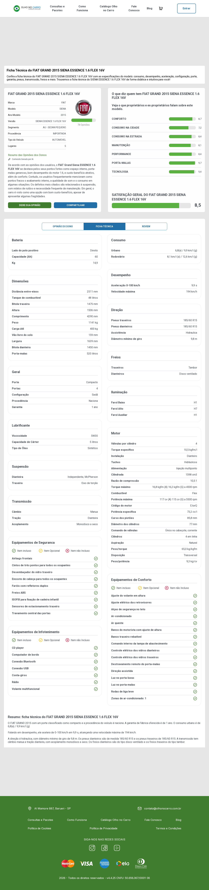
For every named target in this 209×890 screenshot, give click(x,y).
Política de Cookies (39, 828)
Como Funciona (82, 8)
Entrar (186, 8)
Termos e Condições (168, 828)
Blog (149, 8)
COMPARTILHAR (76, 205)
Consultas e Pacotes (57, 8)
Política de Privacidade (103, 828)
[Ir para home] (27, 8)
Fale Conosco (134, 8)
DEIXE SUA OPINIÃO (29, 205)
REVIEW (146, 226)
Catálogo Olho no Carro (108, 8)
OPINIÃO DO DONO (63, 226)
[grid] (104, 472)
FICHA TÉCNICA (104, 226)
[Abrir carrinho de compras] (161, 8)
